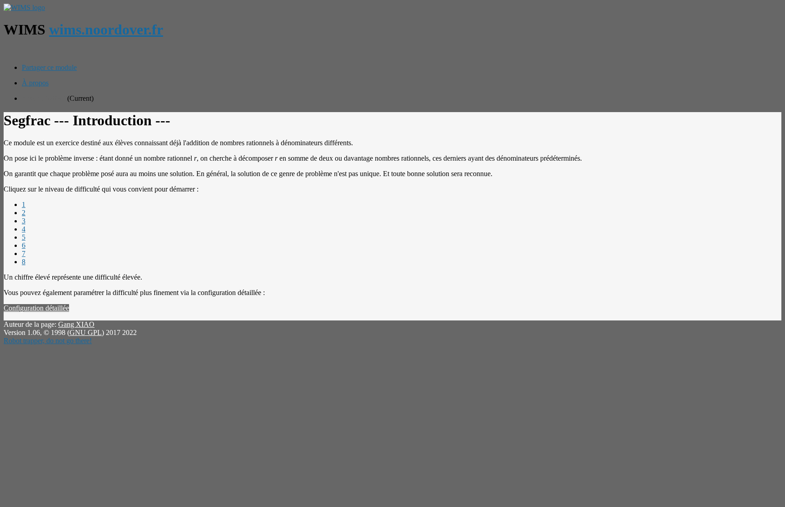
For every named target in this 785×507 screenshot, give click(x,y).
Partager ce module (49, 67)
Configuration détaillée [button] (36, 308)
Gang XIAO (76, 324)
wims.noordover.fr (106, 29)
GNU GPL (86, 332)
